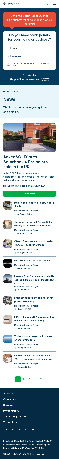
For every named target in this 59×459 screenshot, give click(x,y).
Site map (8, 405)
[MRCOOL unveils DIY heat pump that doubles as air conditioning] (7, 319)
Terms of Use (10, 422)
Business (16, 56)
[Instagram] (26, 429)
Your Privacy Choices (15, 416)
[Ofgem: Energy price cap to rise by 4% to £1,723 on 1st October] (7, 243)
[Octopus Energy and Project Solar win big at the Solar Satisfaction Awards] (7, 224)
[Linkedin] (13, 429)
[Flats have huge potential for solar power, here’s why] (7, 300)
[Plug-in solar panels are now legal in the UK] (7, 205)
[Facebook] (6, 429)
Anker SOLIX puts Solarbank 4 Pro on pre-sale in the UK (26, 161)
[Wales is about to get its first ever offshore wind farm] (7, 339)
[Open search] (47, 4)
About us (8, 393)
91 (41, 379)
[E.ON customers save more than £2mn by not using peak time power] (7, 358)
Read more (30, 193)
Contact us (9, 399)
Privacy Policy (11, 410)
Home (15, 48)
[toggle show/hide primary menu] (54, 4)
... (35, 379)
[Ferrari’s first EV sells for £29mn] (7, 263)
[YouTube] (33, 429)
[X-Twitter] (19, 429)
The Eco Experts (12, 3)
